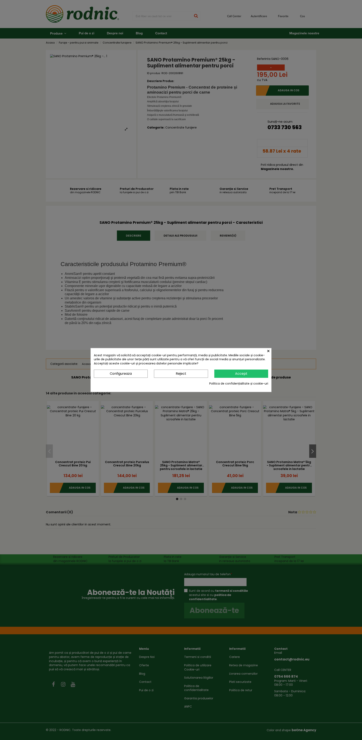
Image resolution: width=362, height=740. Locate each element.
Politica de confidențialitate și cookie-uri (238, 383)
